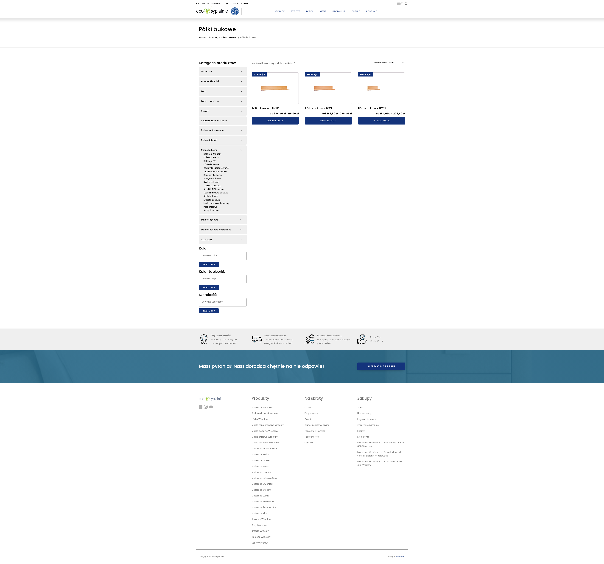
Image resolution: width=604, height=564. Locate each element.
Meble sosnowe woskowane (216, 229)
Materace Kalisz (260, 454)
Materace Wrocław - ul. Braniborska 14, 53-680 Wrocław (380, 444)
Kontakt (245, 3)
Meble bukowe (228, 37)
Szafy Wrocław (260, 542)
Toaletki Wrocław (261, 536)
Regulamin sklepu (367, 419)
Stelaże (205, 111)
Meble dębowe (209, 140)
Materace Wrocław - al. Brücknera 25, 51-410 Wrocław (379, 463)
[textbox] (223, 255)
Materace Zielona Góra (264, 448)
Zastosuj (209, 264)
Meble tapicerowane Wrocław (268, 425)
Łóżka (204, 91)
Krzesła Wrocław (260, 531)
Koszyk (361, 431)
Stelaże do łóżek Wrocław (265, 413)
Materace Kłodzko (261, 513)
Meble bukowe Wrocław (264, 436)
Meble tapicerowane (212, 130)
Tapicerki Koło (312, 436)
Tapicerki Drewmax (315, 431)
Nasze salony (364, 413)
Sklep (360, 407)
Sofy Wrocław (259, 525)
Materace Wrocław (262, 407)
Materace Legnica (261, 472)
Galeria (234, 3)
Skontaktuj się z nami (381, 366)
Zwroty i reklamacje (368, 425)
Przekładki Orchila (210, 81)
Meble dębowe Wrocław (265, 431)
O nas (225, 3)
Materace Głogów (261, 489)
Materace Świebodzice (264, 507)
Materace (206, 71)
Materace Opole (261, 460)
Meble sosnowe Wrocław (265, 442)
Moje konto (363, 436)
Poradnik (200, 3)
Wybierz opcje (275, 120)
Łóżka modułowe (210, 101)
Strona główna (208, 37)
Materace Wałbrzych (263, 466)
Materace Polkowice (263, 501)
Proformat (400, 556)
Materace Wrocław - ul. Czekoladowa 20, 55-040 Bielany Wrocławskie (379, 454)
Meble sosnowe (209, 219)
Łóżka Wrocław (260, 419)
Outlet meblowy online (317, 425)
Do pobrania (213, 3)
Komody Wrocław (261, 519)
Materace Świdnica (262, 483)
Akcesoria (206, 239)
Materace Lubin (260, 495)
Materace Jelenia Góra (264, 478)
